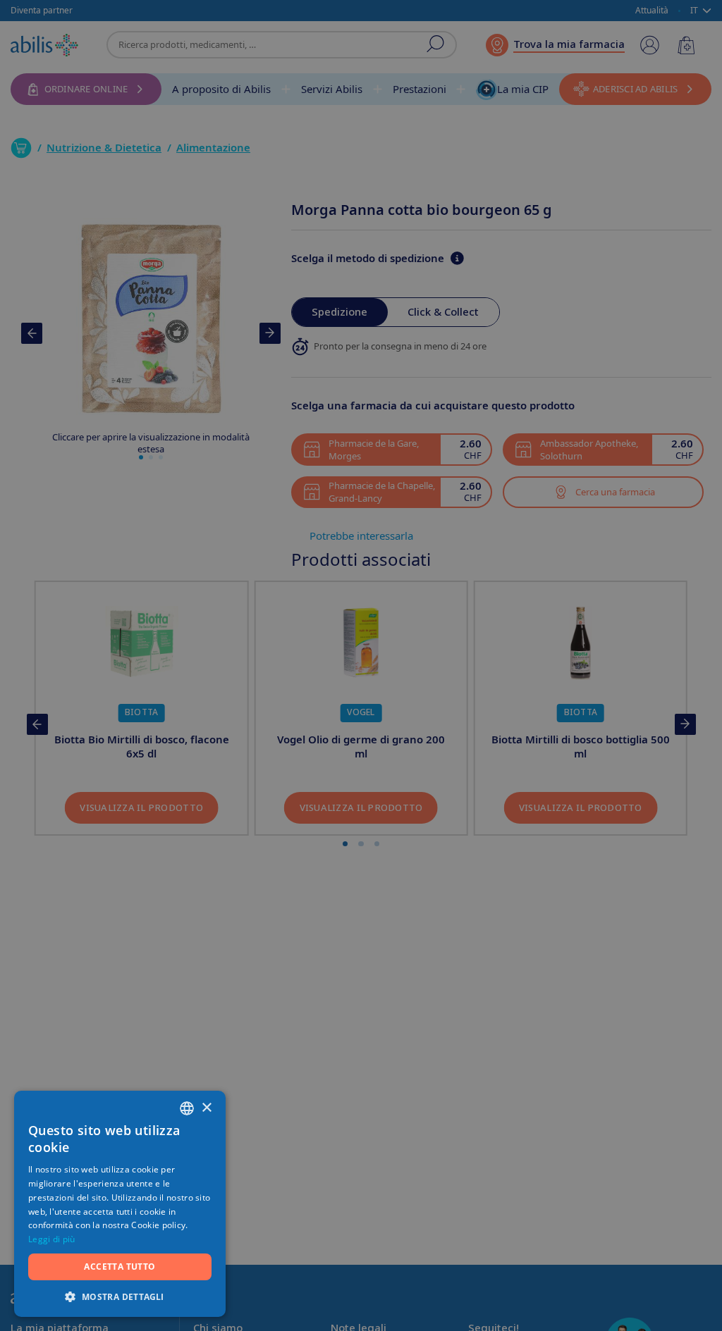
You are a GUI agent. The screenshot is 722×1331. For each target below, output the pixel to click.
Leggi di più (51, 1239)
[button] (120, 1296)
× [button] (206, 1108)
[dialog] (361, 665)
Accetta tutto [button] (119, 1267)
